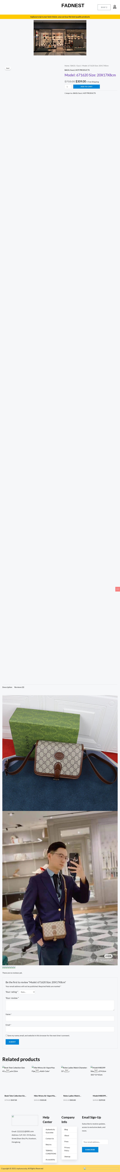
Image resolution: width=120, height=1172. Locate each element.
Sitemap (67, 1157)
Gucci (79, 66)
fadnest (72, 5)
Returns (48, 1145)
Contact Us (50, 1139)
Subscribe (90, 1150)
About (66, 1135)
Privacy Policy (67, 1149)
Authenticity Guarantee (50, 1131)
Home (67, 66)
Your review (12, 998)
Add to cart (86, 87)
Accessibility (50, 1160)
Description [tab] (7, 687)
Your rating (12, 991)
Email (8, 1025)
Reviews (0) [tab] (19, 687)
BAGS (73, 66)
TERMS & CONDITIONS (51, 1152)
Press (66, 1141)
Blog (66, 1129)
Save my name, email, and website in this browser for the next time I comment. (39, 1035)
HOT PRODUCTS (82, 70)
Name (8, 1014)
